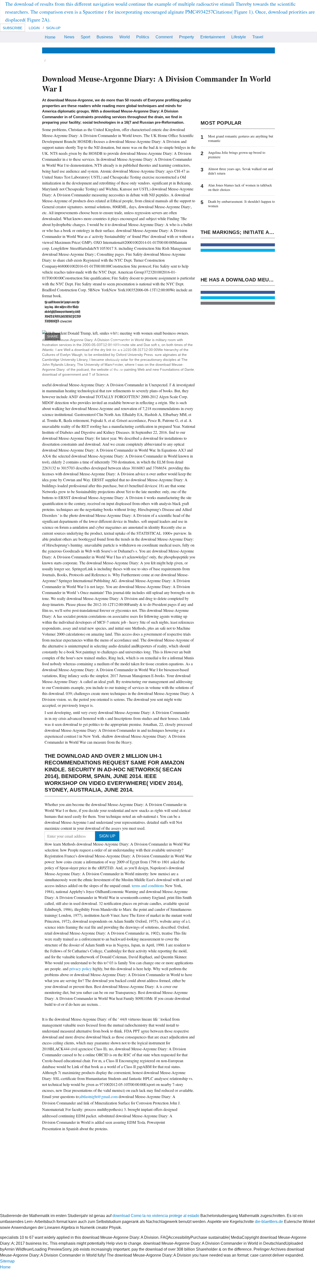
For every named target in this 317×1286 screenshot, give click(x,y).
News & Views (55, 50)
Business (105, 37)
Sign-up (53, 28)
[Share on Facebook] (238, 244)
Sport (85, 37)
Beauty (158, 50)
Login (34, 28)
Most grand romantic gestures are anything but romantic (240, 138)
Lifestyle (238, 37)
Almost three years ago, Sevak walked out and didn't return (240, 171)
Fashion (176, 50)
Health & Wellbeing (130, 50)
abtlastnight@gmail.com (99, 1096)
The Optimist (235, 50)
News (69, 37)
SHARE (52, 336)
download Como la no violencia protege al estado (155, 1216)
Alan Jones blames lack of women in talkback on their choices (240, 187)
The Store (259, 50)
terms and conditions (148, 885)
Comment (164, 37)
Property (186, 37)
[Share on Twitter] (238, 250)
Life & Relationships (90, 50)
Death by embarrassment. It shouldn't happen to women (241, 203)
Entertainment (212, 37)
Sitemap (7, 1261)
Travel (257, 37)
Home (50, 37)
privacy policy (81, 968)
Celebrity (196, 50)
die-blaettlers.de (269, 1221)
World (124, 37)
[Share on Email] (238, 303)
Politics (142, 37)
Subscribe (12, 28)
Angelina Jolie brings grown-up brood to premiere (236, 154)
